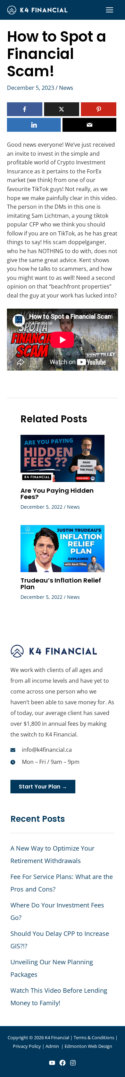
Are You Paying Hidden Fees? (57, 493)
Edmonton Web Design (88, 1046)
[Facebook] (62, 1063)
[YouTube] (52, 1063)
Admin (52, 1046)
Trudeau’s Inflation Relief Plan (60, 583)
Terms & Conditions (94, 1037)
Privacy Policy (27, 1046)
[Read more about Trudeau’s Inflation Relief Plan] (62, 548)
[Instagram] (73, 1063)
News (66, 88)
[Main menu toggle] (109, 10)
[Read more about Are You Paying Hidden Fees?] (62, 458)
